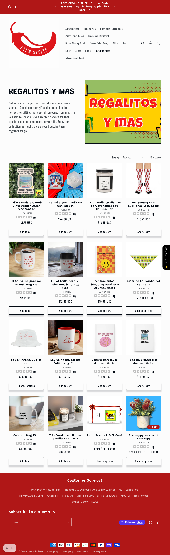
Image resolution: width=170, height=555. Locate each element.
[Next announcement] (114, 6)
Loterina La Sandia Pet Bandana (143, 283)
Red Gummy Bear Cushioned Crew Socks (143, 204)
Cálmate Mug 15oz (26, 435)
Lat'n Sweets (22, 551)
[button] (143, 43)
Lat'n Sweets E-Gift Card (104, 435)
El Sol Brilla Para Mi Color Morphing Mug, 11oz (65, 284)
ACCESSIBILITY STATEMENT (60, 495)
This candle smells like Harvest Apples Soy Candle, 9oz (104, 206)
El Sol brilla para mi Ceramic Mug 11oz (26, 283)
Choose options (143, 310)
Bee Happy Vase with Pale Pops (144, 437)
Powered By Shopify (36, 551)
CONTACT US (132, 489)
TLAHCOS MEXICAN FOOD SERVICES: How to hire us (90, 489)
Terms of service (83, 551)
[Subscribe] (67, 522)
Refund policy (52, 551)
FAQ (120, 489)
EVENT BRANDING (85, 495)
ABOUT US (126, 495)
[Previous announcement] (55, 6)
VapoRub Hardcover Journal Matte (144, 362)
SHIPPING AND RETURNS (31, 495)
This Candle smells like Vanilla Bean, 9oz (65, 437)
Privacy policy (67, 551)
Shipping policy (99, 551)
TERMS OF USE (141, 495)
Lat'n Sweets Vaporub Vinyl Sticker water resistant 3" (26, 206)
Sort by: (115, 157)
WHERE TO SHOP (80, 501)
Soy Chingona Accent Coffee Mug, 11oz (65, 362)
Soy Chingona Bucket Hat (26, 362)
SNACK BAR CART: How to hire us (45, 489)
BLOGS (94, 501)
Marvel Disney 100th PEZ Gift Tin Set (65, 204)
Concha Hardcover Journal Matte (104, 362)
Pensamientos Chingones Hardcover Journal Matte (104, 284)
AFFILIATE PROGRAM (107, 495)
